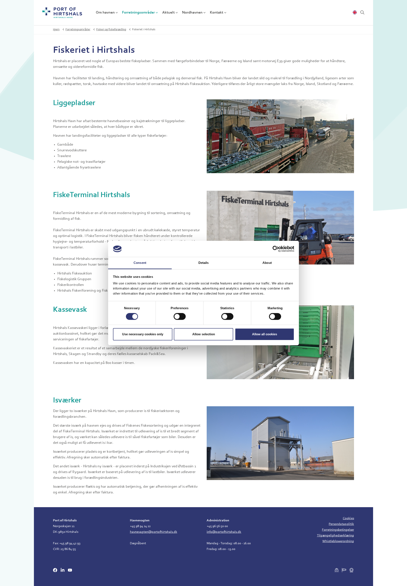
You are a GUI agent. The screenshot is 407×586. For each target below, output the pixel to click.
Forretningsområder (138, 13)
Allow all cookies (264, 334)
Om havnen (105, 13)
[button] (280, 136)
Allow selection (203, 334)
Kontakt (216, 13)
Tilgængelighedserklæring (335, 535)
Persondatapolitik (341, 524)
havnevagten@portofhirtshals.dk (153, 532)
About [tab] (267, 263)
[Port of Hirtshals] (62, 12)
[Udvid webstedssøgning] (362, 12)
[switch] (180, 316)
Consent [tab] (140, 263)
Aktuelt (168, 13)
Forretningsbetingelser (338, 530)
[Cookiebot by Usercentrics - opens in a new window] (275, 249)
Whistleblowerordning (338, 541)
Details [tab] (203, 263)
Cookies (348, 518)
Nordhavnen (192, 13)
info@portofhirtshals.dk (224, 532)
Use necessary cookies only (142, 334)
